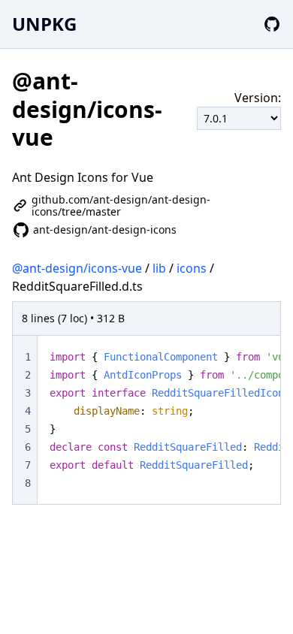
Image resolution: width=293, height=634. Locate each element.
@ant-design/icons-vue (77, 268)
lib (159, 268)
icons (192, 268)
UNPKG (44, 23)
